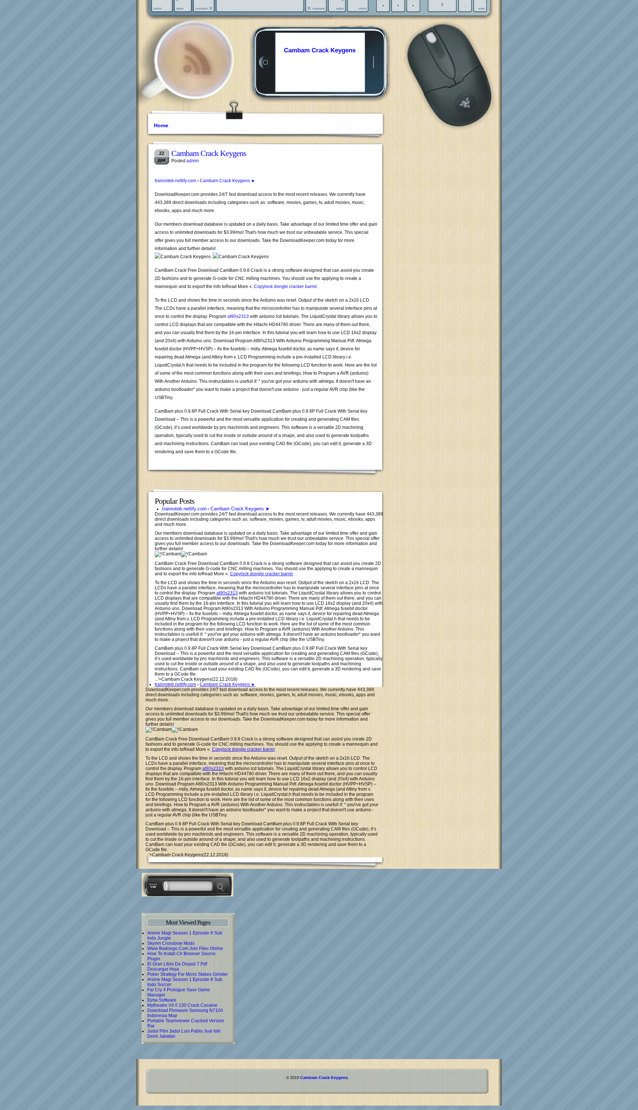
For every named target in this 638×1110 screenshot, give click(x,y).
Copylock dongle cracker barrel (285, 286)
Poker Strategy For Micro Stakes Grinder (187, 974)
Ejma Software (161, 1000)
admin (192, 160)
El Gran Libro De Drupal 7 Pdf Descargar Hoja (177, 966)
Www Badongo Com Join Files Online (185, 948)
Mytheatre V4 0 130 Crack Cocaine (182, 1005)
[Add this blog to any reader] (197, 75)
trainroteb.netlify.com (175, 180)
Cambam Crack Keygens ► (227, 180)
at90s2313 (238, 316)
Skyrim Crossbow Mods (171, 943)
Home (161, 125)
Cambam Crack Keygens (320, 50)
